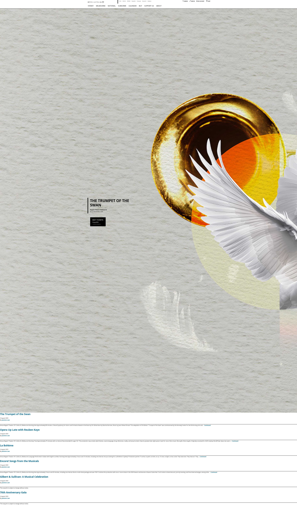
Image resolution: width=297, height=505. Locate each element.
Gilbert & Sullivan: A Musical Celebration (24, 476)
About (159, 6)
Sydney (91, 6)
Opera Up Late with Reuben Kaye (20, 429)
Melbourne (100, 6)
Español (134, 1)
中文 (120, 1)
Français (139, 1)
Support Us (149, 6)
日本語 (128, 1)
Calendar (132, 6)
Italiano (149, 1)
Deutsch (144, 1)
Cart (209, 1)
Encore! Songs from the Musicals (19, 461)
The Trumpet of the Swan (15, 414)
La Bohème (6, 445)
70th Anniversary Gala (13, 492)
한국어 (124, 1)
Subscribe (122, 6)
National (112, 6)
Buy (140, 6)
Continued (207, 425)
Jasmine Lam (6, 420)
